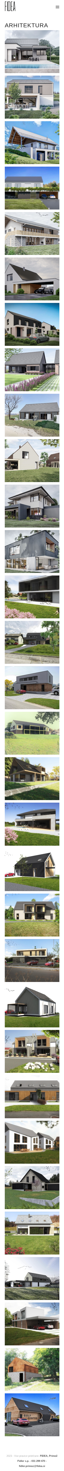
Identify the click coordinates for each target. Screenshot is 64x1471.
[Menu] (57, 7)
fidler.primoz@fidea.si (32, 1466)
